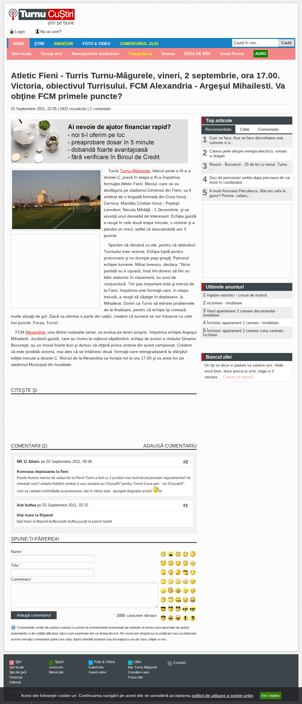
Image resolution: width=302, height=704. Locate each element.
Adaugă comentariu (170, 445)
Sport (59, 662)
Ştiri (39, 44)
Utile (137, 662)
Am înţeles (270, 695)
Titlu (14, 565)
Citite (245, 129)
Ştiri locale (16, 667)
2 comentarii (100, 109)
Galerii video (97, 672)
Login (20, 31)
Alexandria (35, 332)
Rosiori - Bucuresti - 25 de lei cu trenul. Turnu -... (248, 166)
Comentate (268, 129)
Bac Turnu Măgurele (142, 667)
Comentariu (20, 579)
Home (18, 44)
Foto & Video (96, 44)
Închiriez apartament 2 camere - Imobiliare (243, 323)
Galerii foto (96, 667)
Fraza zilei (135, 677)
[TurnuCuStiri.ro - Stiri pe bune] (42, 25)
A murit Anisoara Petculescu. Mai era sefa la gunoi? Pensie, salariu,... (247, 193)
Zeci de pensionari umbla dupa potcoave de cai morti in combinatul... (249, 180)
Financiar (16, 677)
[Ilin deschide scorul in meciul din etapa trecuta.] (56, 229)
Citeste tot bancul (238, 377)
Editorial (15, 682)
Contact (179, 663)
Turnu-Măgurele (135, 170)
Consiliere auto (138, 672)
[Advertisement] (183, 22)
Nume (16, 551)
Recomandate (218, 129)
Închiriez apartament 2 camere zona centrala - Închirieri (244, 333)
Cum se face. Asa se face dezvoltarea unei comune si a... (246, 140)
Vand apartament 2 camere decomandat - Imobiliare (240, 313)
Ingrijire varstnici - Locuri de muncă (237, 295)
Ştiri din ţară (17, 672)
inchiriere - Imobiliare (224, 303)
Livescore (56, 667)
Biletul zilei (56, 672)
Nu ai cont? (51, 31)
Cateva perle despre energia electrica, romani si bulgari (248, 153)
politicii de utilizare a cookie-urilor (222, 695)
